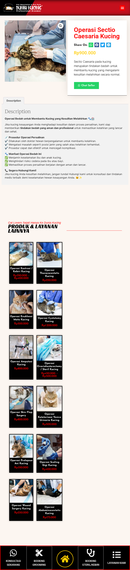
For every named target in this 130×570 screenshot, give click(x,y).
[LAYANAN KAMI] (117, 555)
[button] (122, 7)
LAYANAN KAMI (116, 562)
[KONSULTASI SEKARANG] (13, 553)
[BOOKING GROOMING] (39, 553)
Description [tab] (13, 100)
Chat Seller (88, 85)
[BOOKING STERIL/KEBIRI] (91, 553)
